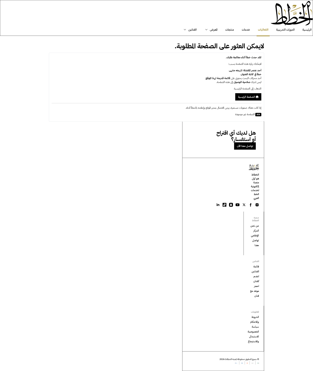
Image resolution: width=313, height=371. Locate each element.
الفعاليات (263, 29)
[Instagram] (257, 205)
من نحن (254, 226)
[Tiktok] (224, 205)
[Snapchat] (231, 205)
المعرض (213, 29)
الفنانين (192, 29)
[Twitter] (244, 205)
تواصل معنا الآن (245, 146)
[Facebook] (251, 205)
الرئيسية (307, 29)
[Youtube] (237, 205)
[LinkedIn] (218, 205)
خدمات (246, 29)
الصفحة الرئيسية (247, 97)
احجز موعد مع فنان (254, 291)
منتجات (229, 29)
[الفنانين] (185, 29)
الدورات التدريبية (285, 29)
